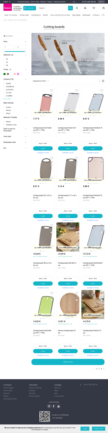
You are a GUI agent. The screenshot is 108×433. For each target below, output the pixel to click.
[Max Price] (21, 47)
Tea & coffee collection (60, 15)
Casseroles (36, 15)
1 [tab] (40, 183)
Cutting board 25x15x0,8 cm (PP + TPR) (42, 129)
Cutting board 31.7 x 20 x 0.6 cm (67, 196)
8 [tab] (95, 183)
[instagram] (49, 406)
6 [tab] (45, 183)
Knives (45, 15)
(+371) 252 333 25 (89, 2)
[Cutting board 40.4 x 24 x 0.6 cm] (43, 237)
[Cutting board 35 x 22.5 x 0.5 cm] (43, 169)
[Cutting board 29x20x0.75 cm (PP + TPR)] (92, 101)
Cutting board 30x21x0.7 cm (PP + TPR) (67, 129)
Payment (43, 2)
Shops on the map (35, 388)
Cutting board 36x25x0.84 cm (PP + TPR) (92, 264)
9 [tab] (96, 183)
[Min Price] (8, 47)
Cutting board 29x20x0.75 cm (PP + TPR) (92, 129)
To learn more (98, 428)
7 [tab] (94, 183)
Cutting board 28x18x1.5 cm (67, 264)
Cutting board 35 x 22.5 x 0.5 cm (42, 196)
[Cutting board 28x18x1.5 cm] (67, 237)
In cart (43, 148)
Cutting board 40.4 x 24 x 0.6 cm (42, 264)
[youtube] (58, 406)
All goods (30, 8)
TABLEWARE (76, 15)
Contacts (32, 390)
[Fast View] (52, 98)
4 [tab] (43, 183)
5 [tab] (44, 183)
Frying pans (24, 15)
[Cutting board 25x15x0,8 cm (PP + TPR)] (43, 101)
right (103, 15)
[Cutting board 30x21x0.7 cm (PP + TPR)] (67, 101)
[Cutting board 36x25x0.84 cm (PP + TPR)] (92, 237)
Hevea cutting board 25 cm (67, 332)
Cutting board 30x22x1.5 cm (92, 332)
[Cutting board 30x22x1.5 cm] (92, 304)
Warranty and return (60, 2)
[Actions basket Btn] (103, 8)
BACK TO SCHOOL (11, 15)
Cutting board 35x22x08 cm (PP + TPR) (42, 332)
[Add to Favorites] (51, 90)
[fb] (53, 406)
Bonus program (34, 396)
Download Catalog (23, 2)
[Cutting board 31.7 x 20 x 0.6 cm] (67, 169)
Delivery (49, 2)
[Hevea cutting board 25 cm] (67, 304)
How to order (35, 2)
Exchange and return (10, 399)
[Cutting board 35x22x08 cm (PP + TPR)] (43, 304)
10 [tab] (97, 183)
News (56, 390)
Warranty (32, 393)
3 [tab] (42, 183)
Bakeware (86, 15)
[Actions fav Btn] (94, 8)
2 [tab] (41, 183)
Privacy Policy (59, 396)
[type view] (100, 81)
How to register (8, 388)
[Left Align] (70, 8)
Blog (55, 393)
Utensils (96, 15)
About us (57, 388)
